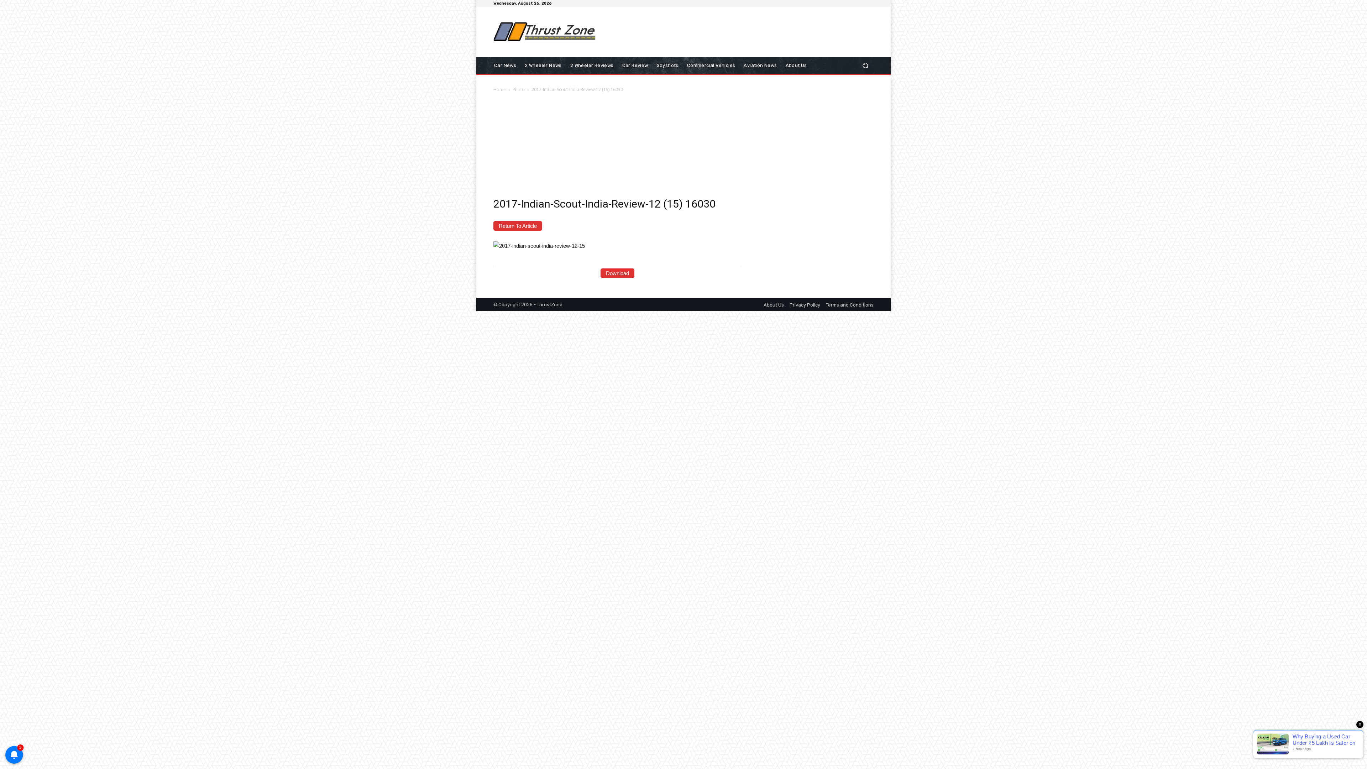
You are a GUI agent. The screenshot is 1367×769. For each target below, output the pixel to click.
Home (499, 90)
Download (617, 273)
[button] (865, 65)
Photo (519, 90)
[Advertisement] (742, 32)
